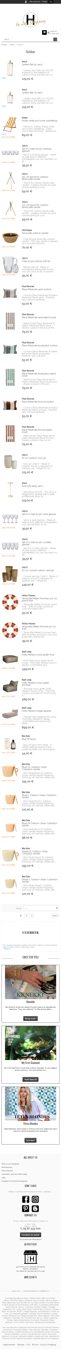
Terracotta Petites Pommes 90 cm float (39, 627)
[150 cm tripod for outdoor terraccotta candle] (10, 180)
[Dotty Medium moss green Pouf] (10, 658)
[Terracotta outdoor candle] (10, 236)
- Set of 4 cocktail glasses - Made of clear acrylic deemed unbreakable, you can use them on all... (39, 551)
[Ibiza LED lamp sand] (10, 489)
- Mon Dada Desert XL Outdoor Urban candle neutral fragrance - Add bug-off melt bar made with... (39, 859)
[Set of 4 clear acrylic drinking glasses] (10, 152)
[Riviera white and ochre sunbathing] (10, 124)
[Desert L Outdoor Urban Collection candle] (10, 883)
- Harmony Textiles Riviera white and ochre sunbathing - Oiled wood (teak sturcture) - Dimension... (40, 128)
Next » (55, 916)
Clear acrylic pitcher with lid (36, 261)
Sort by (19, 908)
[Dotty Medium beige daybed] (10, 714)
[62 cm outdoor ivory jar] (10, 461)
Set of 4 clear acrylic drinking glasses (36, 150)
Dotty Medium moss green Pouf (38, 654)
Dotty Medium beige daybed (36, 711)
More (6, 949)
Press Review (7, 1171)
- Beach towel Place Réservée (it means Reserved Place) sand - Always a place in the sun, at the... (38, 325)
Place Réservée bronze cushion (38, 401)
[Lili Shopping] (30, 19)
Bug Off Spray (29, 739)
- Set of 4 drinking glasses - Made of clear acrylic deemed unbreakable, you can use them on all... (39, 158)
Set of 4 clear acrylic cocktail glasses (36, 543)
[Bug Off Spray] (10, 742)
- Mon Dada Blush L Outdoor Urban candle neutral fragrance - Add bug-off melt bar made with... (39, 803)
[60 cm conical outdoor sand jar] (10, 574)
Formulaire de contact (31, 1234)
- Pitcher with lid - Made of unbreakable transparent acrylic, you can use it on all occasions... (38, 269)
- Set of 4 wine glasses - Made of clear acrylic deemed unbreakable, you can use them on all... (39, 522)
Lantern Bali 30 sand (32, 92)
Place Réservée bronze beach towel (37, 431)
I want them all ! (30, 1079)
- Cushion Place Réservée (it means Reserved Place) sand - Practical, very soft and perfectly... (40, 297)
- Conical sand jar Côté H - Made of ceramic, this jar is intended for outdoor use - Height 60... (40, 578)
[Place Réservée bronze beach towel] (10, 433)
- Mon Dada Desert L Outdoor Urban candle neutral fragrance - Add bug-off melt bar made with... (39, 887)
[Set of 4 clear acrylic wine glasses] (10, 517)
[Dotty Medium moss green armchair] (10, 686)
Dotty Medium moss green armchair (35, 684)
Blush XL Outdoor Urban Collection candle (34, 768)
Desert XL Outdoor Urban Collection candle (35, 852)
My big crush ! (30, 1018)
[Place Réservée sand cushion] (10, 293)
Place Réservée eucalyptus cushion (40, 345)
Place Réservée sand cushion (36, 289)
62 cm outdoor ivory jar (34, 458)
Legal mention (9, 1345)
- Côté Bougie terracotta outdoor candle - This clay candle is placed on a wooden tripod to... (39, 241)
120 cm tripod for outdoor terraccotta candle (35, 206)
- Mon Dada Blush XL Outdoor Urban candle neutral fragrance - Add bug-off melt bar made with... (39, 775)
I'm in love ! (30, 1140)
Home (4, 45)
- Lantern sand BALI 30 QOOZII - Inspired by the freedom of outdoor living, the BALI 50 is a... (38, 100)
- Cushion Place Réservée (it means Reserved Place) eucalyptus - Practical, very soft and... (40, 353)
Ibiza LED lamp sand (32, 486)
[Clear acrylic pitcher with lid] (10, 265)
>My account (34, 1)
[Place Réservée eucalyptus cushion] (10, 349)
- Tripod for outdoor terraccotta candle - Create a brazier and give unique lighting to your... (39, 185)
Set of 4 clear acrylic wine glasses (39, 514)
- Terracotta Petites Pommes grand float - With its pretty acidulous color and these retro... (39, 606)
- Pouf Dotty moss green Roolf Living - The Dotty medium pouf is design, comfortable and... (39, 662)
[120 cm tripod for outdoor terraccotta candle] (10, 208)
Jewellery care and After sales (14, 1174)
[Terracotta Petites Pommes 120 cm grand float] (10, 602)
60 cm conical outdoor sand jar (38, 570)
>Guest (44, 1)
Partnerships (7, 1167)
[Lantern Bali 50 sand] (10, 68)
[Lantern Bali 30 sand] (10, 96)
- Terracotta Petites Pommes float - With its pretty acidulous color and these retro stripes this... (39, 634)
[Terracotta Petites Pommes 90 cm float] (10, 630)
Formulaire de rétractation (30, 1239)
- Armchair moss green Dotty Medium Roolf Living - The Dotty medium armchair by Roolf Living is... (39, 692)
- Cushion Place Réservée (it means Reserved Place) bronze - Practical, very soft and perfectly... (40, 409)
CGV (28, 1345)
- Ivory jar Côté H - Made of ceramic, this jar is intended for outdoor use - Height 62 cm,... (37, 466)
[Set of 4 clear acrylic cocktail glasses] (10, 546)
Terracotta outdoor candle (35, 233)
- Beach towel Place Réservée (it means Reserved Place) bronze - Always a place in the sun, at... (38, 438)
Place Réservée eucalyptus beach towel (39, 374)
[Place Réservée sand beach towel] (10, 321)
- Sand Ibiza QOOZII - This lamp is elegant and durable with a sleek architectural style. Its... (39, 494)
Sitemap (20, 1345)
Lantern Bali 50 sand (32, 64)
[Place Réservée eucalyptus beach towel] (10, 377)
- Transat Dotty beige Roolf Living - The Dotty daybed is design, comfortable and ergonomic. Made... (39, 720)
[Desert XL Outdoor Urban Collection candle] (10, 855)
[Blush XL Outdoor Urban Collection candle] (10, 770)
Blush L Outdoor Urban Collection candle (39, 796)
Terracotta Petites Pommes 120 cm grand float (39, 599)
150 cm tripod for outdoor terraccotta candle (35, 178)
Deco (12, 45)
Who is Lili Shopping (10, 1164)
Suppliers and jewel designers (14, 1181)
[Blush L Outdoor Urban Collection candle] (10, 799)
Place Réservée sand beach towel (39, 317)
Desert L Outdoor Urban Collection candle (39, 880)
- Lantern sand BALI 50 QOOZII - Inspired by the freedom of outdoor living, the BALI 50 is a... (38, 72)
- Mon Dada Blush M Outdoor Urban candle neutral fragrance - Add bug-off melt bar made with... (39, 831)
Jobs (3, 1177)
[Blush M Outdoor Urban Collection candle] (10, 827)
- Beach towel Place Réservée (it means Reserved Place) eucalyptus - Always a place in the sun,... (39, 381)
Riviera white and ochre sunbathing (39, 120)
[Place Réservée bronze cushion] (10, 405)
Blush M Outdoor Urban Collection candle (39, 824)
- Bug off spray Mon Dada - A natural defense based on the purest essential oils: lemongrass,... (39, 747)
